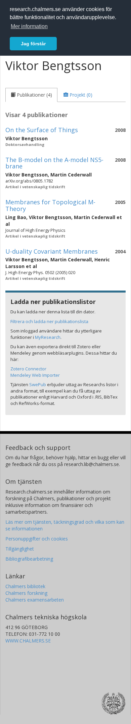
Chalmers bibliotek (25, 586)
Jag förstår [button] (33, 43)
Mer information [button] (29, 26)
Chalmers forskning (26, 593)
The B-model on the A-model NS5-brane (54, 163)
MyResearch (47, 337)
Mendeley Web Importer (35, 375)
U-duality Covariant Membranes (51, 251)
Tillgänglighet (19, 549)
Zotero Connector (28, 369)
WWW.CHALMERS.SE (28, 640)
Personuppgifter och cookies (36, 538)
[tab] (31, 95)
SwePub (37, 384)
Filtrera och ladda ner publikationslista (49, 321)
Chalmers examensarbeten (34, 600)
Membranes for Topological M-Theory (50, 205)
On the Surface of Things (41, 130)
